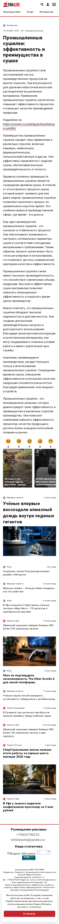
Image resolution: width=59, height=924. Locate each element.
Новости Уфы (13, 621)
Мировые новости (15, 498)
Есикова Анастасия (34, 31)
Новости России (14, 745)
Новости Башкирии (16, 708)
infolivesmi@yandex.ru (28, 840)
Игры (9, 567)
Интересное (12, 25)
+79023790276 (27, 835)
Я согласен (29, 913)
